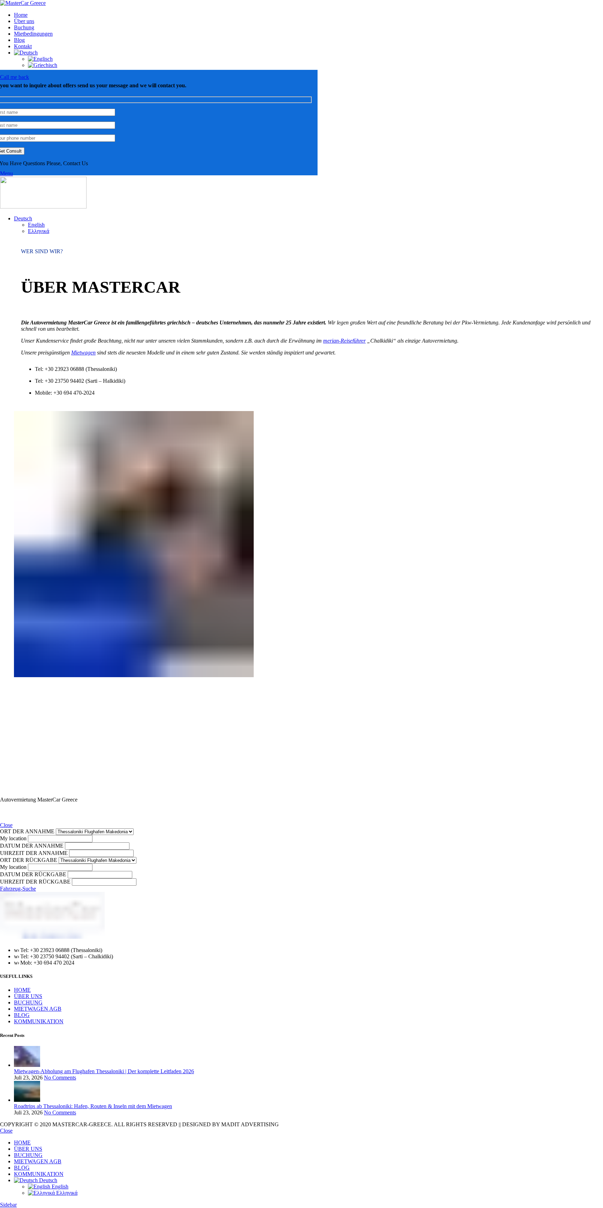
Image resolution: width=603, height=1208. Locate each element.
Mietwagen (83, 353)
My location (13, 838)
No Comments (60, 1078)
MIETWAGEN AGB (37, 1009)
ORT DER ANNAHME (27, 831)
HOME (22, 990)
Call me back (14, 77)
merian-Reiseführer (344, 341)
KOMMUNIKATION (39, 1021)
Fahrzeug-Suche (18, 889)
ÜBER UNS (28, 996)
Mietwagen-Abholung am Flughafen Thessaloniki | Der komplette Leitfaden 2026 (104, 1071)
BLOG (22, 1015)
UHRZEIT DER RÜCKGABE (35, 882)
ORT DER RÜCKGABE (28, 860)
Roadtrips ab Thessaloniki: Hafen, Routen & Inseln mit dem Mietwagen (93, 1106)
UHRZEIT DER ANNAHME (34, 853)
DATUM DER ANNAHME (32, 846)
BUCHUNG (28, 1002)
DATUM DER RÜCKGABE (33, 874)
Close (6, 825)
